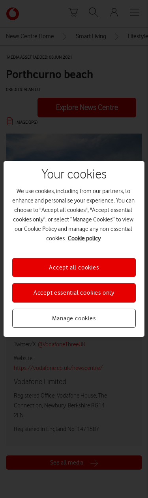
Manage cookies (74, 318)
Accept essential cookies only (74, 292)
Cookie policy (84, 238)
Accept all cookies (74, 267)
